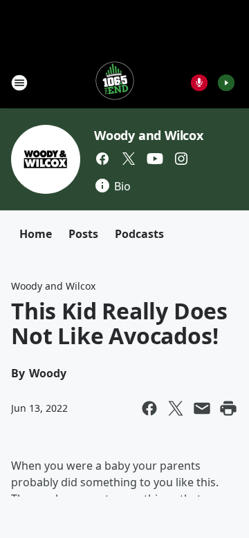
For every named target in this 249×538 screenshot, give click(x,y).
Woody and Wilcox (148, 135)
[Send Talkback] (199, 82)
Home (35, 233)
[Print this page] (228, 408)
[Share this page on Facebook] (149, 408)
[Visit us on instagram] (181, 158)
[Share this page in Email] (202, 408)
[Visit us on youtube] (155, 158)
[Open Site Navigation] (19, 82)
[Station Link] (115, 82)
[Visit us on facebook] (102, 158)
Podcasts (139, 233)
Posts (83, 233)
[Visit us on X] (128, 158)
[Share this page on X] (175, 408)
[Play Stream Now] (226, 82)
